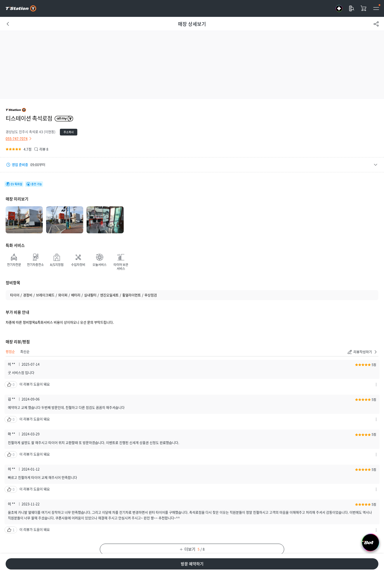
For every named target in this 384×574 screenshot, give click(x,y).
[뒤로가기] (8, 24)
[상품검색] (351, 8)
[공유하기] (376, 24)
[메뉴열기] (376, 8)
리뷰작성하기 (362, 351)
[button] (192, 164)
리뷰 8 (43, 149)
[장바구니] (364, 8)
